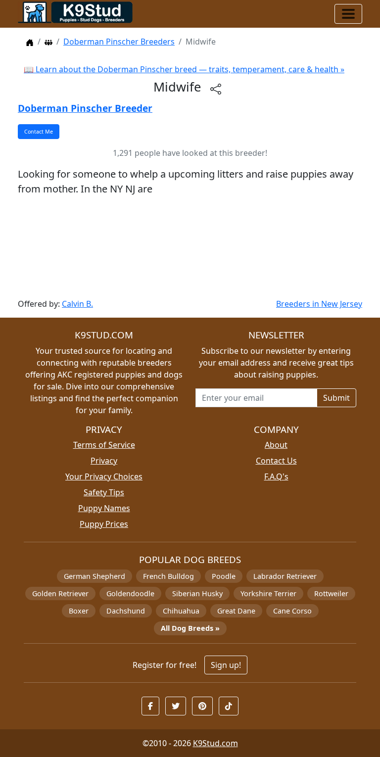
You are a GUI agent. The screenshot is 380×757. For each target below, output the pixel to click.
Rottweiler (331, 593)
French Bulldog (168, 576)
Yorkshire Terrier (268, 593)
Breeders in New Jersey (319, 303)
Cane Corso (292, 610)
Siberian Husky (197, 593)
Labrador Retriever (285, 576)
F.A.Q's (276, 476)
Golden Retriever (60, 593)
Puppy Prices (104, 524)
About (276, 444)
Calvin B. (77, 303)
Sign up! (226, 665)
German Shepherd (94, 576)
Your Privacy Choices (103, 476)
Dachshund (125, 610)
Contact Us (276, 460)
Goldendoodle (130, 593)
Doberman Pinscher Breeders (119, 41)
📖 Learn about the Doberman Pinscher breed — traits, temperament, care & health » (184, 69)
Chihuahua (181, 610)
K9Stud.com (215, 743)
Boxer (79, 610)
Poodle (224, 576)
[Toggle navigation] (348, 14)
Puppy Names (104, 508)
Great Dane (236, 610)
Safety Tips (104, 492)
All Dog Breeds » (190, 628)
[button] (150, 706)
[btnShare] (215, 88)
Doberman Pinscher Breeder (85, 108)
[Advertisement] (190, 247)
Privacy (104, 460)
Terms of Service (104, 444)
